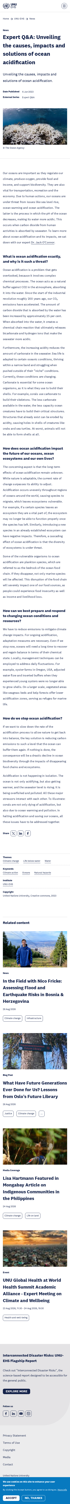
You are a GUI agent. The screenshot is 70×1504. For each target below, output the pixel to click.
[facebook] (6, 1414)
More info (62, 1489)
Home (6, 19)
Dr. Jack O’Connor (42, 242)
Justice (8, 1113)
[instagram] (28, 1414)
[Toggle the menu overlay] (64, 6)
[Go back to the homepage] (10, 6)
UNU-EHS (19, 19)
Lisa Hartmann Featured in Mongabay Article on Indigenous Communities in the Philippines (31, 1188)
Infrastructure (34, 1018)
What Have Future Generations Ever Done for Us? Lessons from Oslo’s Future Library (35, 1089)
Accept (11, 1498)
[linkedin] (13, 1414)
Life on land (33, 1215)
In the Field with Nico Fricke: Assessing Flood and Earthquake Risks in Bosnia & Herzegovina (33, 991)
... (42, 1113)
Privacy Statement (14, 1435)
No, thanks (33, 1498)
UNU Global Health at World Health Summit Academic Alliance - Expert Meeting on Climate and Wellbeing (32, 1290)
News (32, 19)
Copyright (9, 1450)
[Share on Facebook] (28, 833)
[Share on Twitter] (13, 833)
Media (6, 1457)
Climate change (12, 1018)
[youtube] (21, 1414)
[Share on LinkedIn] (21, 833)
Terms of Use (11, 1442)
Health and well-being (15, 1317)
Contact (8, 1464)
